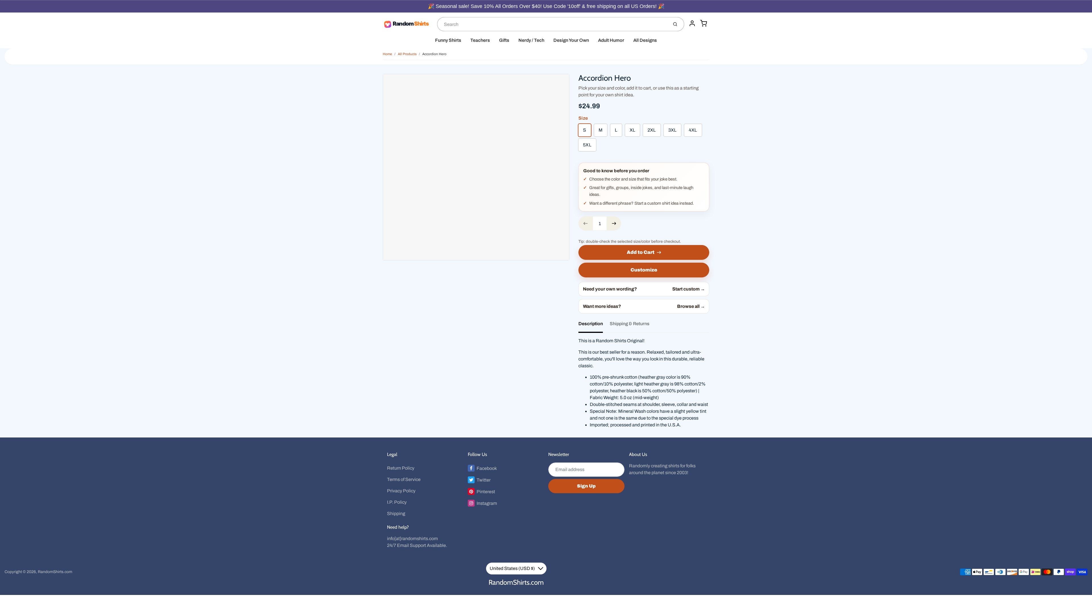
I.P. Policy (397, 502)
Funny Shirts (448, 40)
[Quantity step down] (585, 223)
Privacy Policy (401, 490)
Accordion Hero (434, 54)
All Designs (645, 40)
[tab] (594, 325)
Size (583, 118)
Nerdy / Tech (531, 40)
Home (387, 54)
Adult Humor (611, 40)
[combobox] (552, 24)
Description (590, 323)
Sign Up (586, 486)
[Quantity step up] (614, 223)
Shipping (396, 513)
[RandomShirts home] (408, 24)
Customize (643, 270)
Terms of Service (404, 479)
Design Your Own (571, 40)
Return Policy (400, 468)
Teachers (480, 40)
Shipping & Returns (630, 323)
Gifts (504, 40)
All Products (407, 54)
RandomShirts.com (55, 572)
